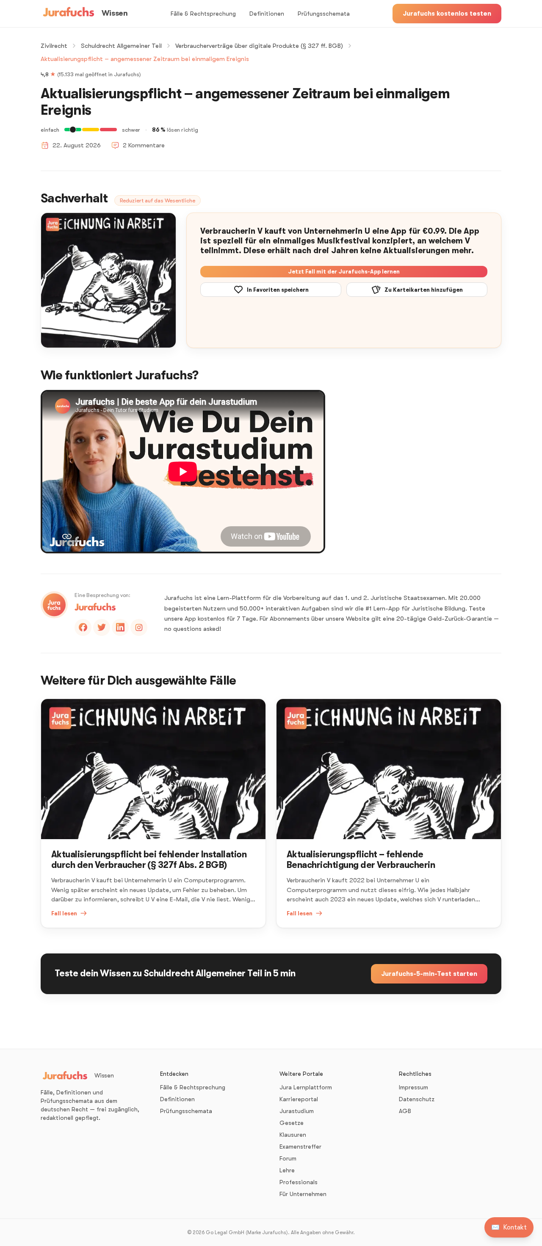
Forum (287, 1158)
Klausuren (292, 1134)
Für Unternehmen (302, 1194)
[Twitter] (101, 627)
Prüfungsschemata (324, 13)
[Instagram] (138, 627)
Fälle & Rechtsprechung (203, 13)
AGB (405, 1111)
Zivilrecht (54, 46)
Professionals (298, 1182)
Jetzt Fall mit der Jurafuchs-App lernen (344, 271)
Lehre (287, 1170)
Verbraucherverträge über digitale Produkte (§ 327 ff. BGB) (259, 46)
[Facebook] (83, 627)
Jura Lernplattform (305, 1087)
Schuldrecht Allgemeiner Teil (121, 46)
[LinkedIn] (120, 627)
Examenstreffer (300, 1146)
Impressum (413, 1087)
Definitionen (266, 13)
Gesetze (291, 1122)
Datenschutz (416, 1099)
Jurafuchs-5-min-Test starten (429, 974)
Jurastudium (296, 1111)
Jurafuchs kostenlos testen (447, 13)
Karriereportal (298, 1099)
